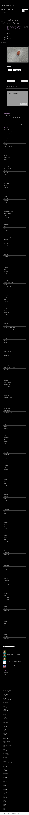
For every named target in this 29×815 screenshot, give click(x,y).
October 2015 (6, 612)
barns (5, 142)
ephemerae (5, 422)
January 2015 (6, 632)
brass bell (5, 155)
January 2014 (6, 640)
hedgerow (5, 215)
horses (5, 222)
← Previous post (11, 80)
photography (3, 42)
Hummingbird (6, 224)
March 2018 (6, 576)
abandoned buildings (7, 131)
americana (20, 26)
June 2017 (5, 586)
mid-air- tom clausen (14, 650)
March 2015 (6, 627)
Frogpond (5, 426)
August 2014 (6, 634)
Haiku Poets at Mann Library (8, 211)
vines (4, 340)
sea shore (5, 301)
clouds (5, 170)
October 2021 (6, 543)
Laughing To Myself (7, 237)
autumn (5, 140)
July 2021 (5, 548)
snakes (5, 308)
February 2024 (6, 509)
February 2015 (6, 629)
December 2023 (6, 513)
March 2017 (6, 593)
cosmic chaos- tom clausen (15, 657)
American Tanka (6, 360)
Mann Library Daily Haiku (8, 386)
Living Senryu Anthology (8, 384)
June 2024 (5, 500)
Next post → (24, 80)
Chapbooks (6, 166)
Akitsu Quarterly (6, 133)
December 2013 (6, 642)
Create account (6, 672)
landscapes (5, 754)
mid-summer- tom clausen (15, 654)
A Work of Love (6, 129)
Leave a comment (26, 27)
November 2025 (6, 494)
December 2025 (6, 492)
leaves (5, 239)
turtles (5, 338)
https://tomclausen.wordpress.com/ (9, 3)
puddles (5, 288)
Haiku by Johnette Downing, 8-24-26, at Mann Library (13, 117)
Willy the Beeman (6, 351)
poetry (2, 43)
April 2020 (5, 550)
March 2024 (6, 507)
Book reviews (5, 702)
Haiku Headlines (6, 445)
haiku (5, 39)
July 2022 (5, 535)
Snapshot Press (6, 395)
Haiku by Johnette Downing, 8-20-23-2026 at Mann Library (14, 119)
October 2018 (6, 567)
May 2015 (5, 623)
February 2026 (6, 487)
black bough (6, 456)
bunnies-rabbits (6, 157)
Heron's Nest (6, 217)
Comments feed (6, 678)
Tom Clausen (13, 26)
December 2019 (6, 552)
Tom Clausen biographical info (9, 327)
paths (4, 273)
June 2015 (5, 621)
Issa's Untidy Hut (6, 380)
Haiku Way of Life (7, 213)
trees (4, 336)
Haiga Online (6, 373)
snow (4, 310)
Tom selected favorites (7, 331)
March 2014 (6, 636)
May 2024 (5, 502)
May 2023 (5, 528)
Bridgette (8, 650)
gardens (5, 198)
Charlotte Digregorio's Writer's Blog (9, 367)
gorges (5, 200)
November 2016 (6, 599)
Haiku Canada (6, 437)
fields (4, 185)
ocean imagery (5, 772)
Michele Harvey (6, 388)
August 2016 (6, 606)
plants (5, 280)
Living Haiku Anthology (7, 382)
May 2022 (5, 539)
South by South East (7, 312)
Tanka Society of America (8, 397)
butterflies (5, 159)
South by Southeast (7, 454)
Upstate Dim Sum (7, 410)
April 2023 (5, 530)
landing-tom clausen (15, 665)
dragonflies (5, 181)
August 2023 (6, 522)
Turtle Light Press (7, 408)
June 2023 (5, 526)
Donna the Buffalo (7, 369)
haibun (5, 204)
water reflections (6, 344)
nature (15, 27)
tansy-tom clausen (7, 115)
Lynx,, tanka (6, 243)
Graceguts (5, 371)
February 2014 (6, 638)
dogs (3, 719)
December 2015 (6, 610)
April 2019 (5, 558)
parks (5, 271)
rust (4, 299)
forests (5, 189)
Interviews (5, 228)
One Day (5, 267)
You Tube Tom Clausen (8, 412)
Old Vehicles (6, 265)
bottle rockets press (7, 365)
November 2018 (6, 565)
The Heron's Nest (7, 401)
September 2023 (6, 520)
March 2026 (6, 485)
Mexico (5, 252)
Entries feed (6, 676)
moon (4, 258)
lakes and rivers (6, 232)
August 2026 (6, 474)
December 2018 (6, 563)
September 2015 (6, 614)
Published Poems (7, 286)
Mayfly (5, 424)
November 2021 (6, 541)
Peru (4, 275)
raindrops (4, 789)
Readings (5, 293)
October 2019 (6, 556)
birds (4, 148)
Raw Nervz (5, 439)
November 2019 (6, 554)
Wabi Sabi (5, 342)
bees (4, 144)
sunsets (5, 323)
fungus (5, 196)
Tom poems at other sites (8, 329)
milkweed (5, 254)
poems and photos (14, 28)
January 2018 (6, 578)
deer (4, 174)
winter (5, 353)
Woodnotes (5, 355)
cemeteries (5, 163)
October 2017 (6, 582)
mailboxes (5, 245)
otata (4, 269)
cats (4, 161)
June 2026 (5, 479)
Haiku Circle (6, 209)
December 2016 (6, 597)
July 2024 (5, 498)
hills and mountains (7, 219)
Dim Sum (5, 176)
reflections (5, 295)
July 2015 (5, 619)
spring (5, 314)
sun (4, 321)
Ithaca (5, 230)
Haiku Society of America (8, 378)
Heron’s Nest (6, 428)
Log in (5, 674)
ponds (5, 284)
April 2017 (5, 591)
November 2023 (6, 515)
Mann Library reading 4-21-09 (7, 5)
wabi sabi (4, 45)
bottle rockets (6, 153)
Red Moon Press (6, 393)
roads (5, 297)
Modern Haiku (6, 256)
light (4, 241)
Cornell (5, 172)
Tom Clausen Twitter (7, 406)
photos (5, 278)
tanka (19, 28)
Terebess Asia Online (7, 399)
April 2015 (5, 625)
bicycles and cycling (7, 146)
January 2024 (6, 511)
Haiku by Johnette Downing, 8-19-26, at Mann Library (13, 124)
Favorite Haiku (6, 183)
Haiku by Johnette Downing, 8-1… (18, 661)
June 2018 (5, 571)
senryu (5, 303)
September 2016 (6, 604)
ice (4, 226)
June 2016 (5, 608)
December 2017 (6, 580)
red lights (5, 435)
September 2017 (6, 584)
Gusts (5, 202)
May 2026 (5, 481)
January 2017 (6, 595)
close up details (10, 27)
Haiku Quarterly (6, 450)
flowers (5, 187)
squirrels (5, 316)
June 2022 (5, 537)
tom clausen (7, 9)
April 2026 (5, 483)
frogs (3, 729)
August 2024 (6, 496)
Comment (23, 103)
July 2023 (5, 524)
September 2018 (6, 569)
